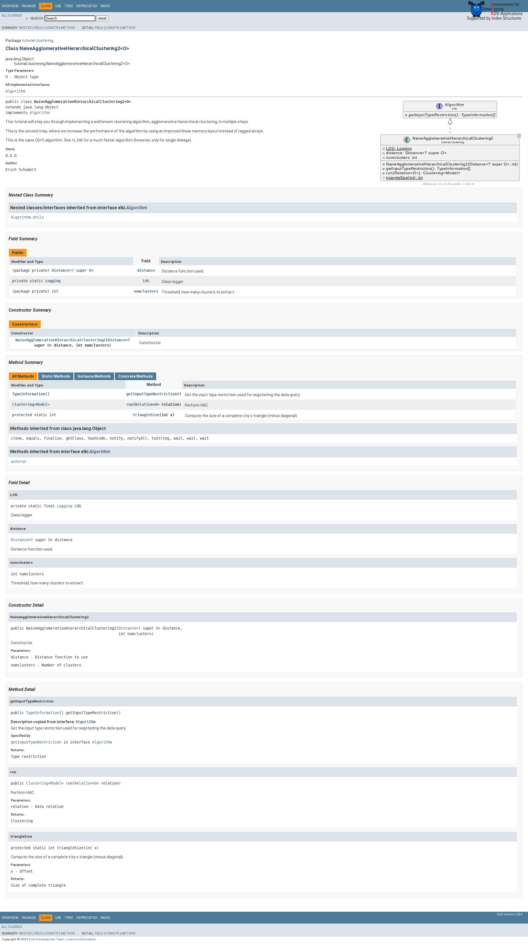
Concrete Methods (135, 376)
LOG (146, 281)
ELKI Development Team (46, 939)
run (129, 404)
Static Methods (56, 376)
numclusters (146, 291)
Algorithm (15, 91)
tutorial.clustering (37, 40)
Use (58, 6)
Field (38, 28)
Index (105, 6)
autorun (18, 461)
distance (146, 270)
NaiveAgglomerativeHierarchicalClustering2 (60, 340)
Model (41, 404)
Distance (60, 270)
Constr (52, 28)
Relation (144, 404)
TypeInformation (28, 394)
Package (29, 6)
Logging (53, 281)
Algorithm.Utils (27, 217)
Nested (25, 28)
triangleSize (146, 415)
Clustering (23, 404)
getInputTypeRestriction (151, 394)
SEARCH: (37, 18)
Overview (10, 6)
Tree (69, 6)
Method (68, 28)
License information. (81, 939)
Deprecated (86, 6)
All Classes (12, 15)
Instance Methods (94, 376)
